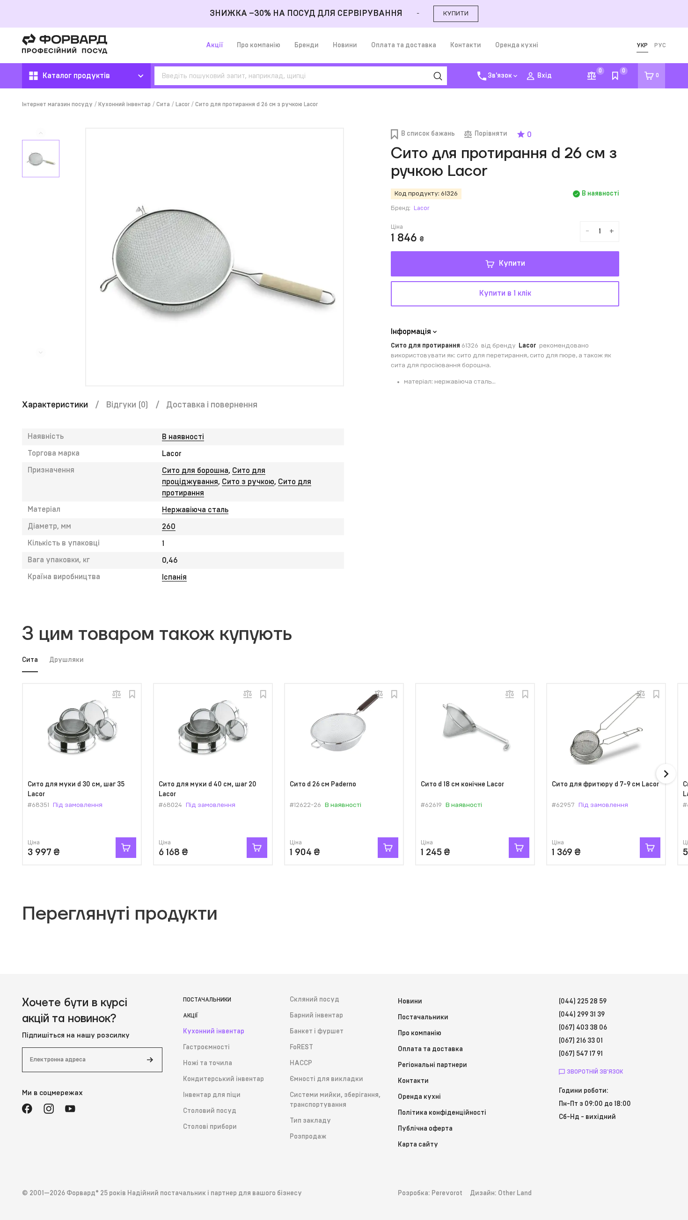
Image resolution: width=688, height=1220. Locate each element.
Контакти (465, 45)
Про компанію (258, 45)
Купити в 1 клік (505, 293)
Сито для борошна (195, 470)
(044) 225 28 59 (583, 1001)
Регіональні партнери (432, 1065)
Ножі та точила (207, 1063)
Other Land (515, 1193)
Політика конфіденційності (442, 1113)
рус (660, 45)
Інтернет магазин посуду (57, 104)
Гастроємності (206, 1047)
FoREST (301, 1047)
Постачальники (207, 999)
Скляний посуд (314, 999)
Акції (214, 45)
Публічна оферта (425, 1129)
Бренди (306, 45)
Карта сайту (418, 1144)
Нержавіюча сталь (195, 510)
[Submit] (149, 1059)
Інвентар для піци (212, 1095)
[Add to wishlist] (132, 694)
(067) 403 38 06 (583, 1027)
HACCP (301, 1063)
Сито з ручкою (248, 482)
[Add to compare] (116, 694)
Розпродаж (308, 1136)
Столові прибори (210, 1127)
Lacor (183, 104)
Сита (163, 104)
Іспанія (174, 577)
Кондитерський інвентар (223, 1079)
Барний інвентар (316, 1015)
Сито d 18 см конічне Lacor (462, 784)
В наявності (183, 437)
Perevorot (447, 1193)
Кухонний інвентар (124, 104)
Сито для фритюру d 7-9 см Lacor (605, 784)
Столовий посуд (209, 1111)
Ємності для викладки (326, 1079)
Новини (345, 45)
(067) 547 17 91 (581, 1054)
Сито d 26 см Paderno (323, 784)
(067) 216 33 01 (581, 1041)
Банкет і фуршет (317, 1031)
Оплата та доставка (403, 45)
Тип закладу (310, 1121)
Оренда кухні (516, 45)
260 (169, 526)
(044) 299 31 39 (582, 1014)
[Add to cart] (126, 847)
